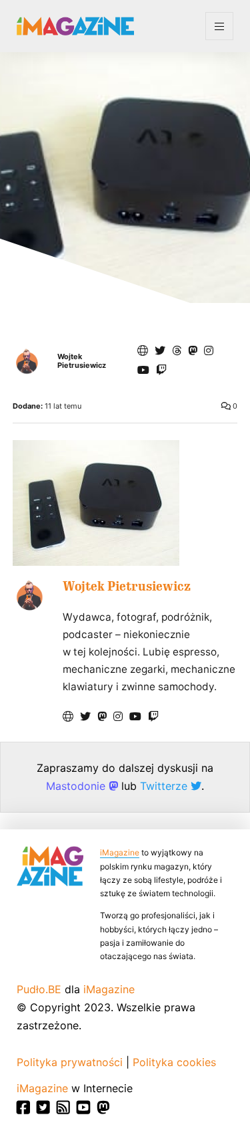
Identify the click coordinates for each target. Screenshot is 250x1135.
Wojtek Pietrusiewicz (81, 361)
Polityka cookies (174, 1062)
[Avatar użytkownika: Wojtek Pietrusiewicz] (29, 595)
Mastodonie (77, 786)
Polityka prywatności (70, 1062)
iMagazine (119, 852)
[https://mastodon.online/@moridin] (192, 350)
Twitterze (165, 786)
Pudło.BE (39, 989)
